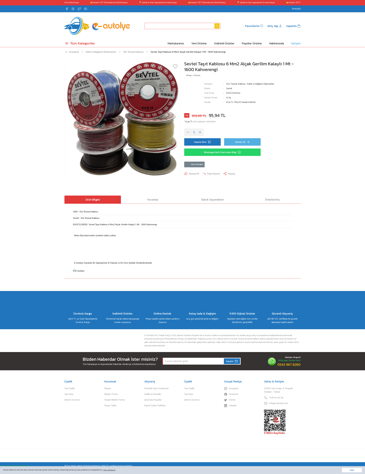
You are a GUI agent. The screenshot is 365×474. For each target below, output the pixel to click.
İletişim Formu (111, 394)
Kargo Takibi (110, 405)
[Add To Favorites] (175, 66)
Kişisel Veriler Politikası (155, 405)
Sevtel (229, 88)
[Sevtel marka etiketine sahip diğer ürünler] (192, 95)
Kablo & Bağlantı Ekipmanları (260, 84)
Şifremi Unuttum (72, 400)
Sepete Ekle (200, 142)
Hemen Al (240, 142)
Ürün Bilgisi (93, 199)
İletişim (107, 388)
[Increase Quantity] (200, 132)
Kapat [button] (352, 470)
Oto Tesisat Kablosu (236, 84)
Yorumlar (152, 199)
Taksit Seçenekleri (212, 199)
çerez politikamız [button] (109, 470)
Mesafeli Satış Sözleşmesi (156, 388)
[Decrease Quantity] (187, 132)
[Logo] (97, 26)
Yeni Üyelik (69, 388)
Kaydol (229, 361)
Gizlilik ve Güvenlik (152, 394)
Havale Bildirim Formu (114, 400)
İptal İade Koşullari (153, 400)
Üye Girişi (68, 394)
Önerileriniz (272, 199)
